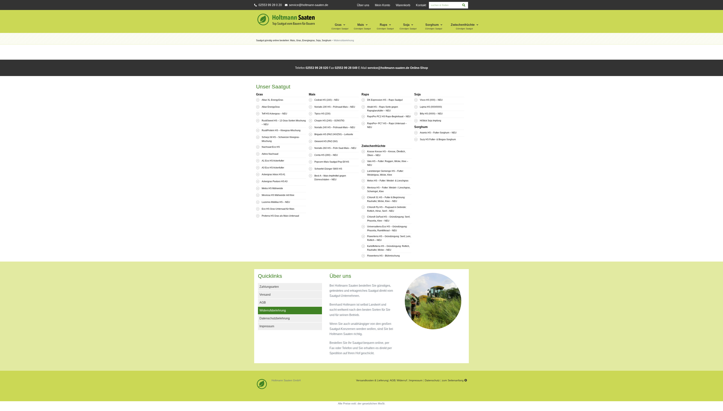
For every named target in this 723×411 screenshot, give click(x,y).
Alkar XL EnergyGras (272, 100)
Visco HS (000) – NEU (431, 100)
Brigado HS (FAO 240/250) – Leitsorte (333, 134)
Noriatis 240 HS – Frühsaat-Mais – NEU (334, 127)
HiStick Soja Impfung (430, 120)
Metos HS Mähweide (272, 188)
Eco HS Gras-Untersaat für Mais (278, 209)
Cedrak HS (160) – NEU (326, 100)
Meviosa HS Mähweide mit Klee (278, 195)
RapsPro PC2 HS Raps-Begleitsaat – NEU (389, 116)
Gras (338, 24)
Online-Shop (419, 67)
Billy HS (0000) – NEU (431, 113)
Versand (265, 294)
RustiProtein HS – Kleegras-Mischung (281, 130)
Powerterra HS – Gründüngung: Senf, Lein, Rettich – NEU (389, 238)
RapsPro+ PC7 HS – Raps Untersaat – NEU (387, 125)
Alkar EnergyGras (271, 107)
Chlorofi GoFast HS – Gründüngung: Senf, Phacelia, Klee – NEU (388, 218)
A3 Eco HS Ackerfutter (273, 167)
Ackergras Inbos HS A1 (273, 174)
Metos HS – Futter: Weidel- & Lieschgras (387, 180)
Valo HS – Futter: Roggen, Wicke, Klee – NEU (387, 163)
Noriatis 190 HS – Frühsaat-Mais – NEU (334, 107)
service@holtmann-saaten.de (388, 67)
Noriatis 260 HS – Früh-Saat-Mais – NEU (335, 148)
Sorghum (432, 24)
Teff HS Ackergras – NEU (274, 113)
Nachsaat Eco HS (271, 147)
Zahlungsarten (269, 286)
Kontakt (421, 5)
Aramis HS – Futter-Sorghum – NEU (438, 132)
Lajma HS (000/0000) (431, 107)
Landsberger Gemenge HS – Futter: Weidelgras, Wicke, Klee (385, 173)
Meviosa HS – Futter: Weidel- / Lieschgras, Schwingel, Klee (388, 189)
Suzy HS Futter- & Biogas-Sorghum (438, 139)
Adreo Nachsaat (270, 154)
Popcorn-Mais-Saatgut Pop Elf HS (331, 162)
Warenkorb (403, 5)
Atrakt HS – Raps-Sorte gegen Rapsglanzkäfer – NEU (382, 109)
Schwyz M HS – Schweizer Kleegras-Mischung (281, 139)
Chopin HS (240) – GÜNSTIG (329, 120)
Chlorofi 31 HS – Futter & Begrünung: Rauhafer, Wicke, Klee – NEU (386, 199)
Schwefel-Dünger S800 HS (328, 168)
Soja (406, 24)
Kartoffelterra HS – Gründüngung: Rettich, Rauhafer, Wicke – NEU (388, 248)
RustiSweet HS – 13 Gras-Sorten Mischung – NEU (284, 122)
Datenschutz (432, 380)
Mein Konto (382, 5)
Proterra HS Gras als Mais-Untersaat (280, 216)
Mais (360, 24)
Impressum (266, 326)
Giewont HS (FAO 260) (326, 141)
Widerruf (402, 380)
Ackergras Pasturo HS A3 (275, 181)
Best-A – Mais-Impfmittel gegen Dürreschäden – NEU (330, 177)
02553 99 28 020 (317, 67)
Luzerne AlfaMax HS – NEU (276, 202)
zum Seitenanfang (453, 380)
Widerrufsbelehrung (272, 310)
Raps (383, 24)
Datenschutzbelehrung (274, 318)
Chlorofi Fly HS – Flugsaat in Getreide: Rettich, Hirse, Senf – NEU (386, 209)
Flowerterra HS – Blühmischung (383, 255)
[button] (340, 20)
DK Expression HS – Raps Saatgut (385, 100)
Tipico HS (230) (322, 113)
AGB (262, 302)
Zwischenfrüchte (463, 24)
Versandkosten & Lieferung (372, 380)
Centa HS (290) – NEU (326, 155)
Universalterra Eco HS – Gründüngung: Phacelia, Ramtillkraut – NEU (387, 228)
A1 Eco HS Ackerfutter (273, 160)
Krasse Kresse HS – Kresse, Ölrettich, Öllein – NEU (386, 153)
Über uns (363, 5)
